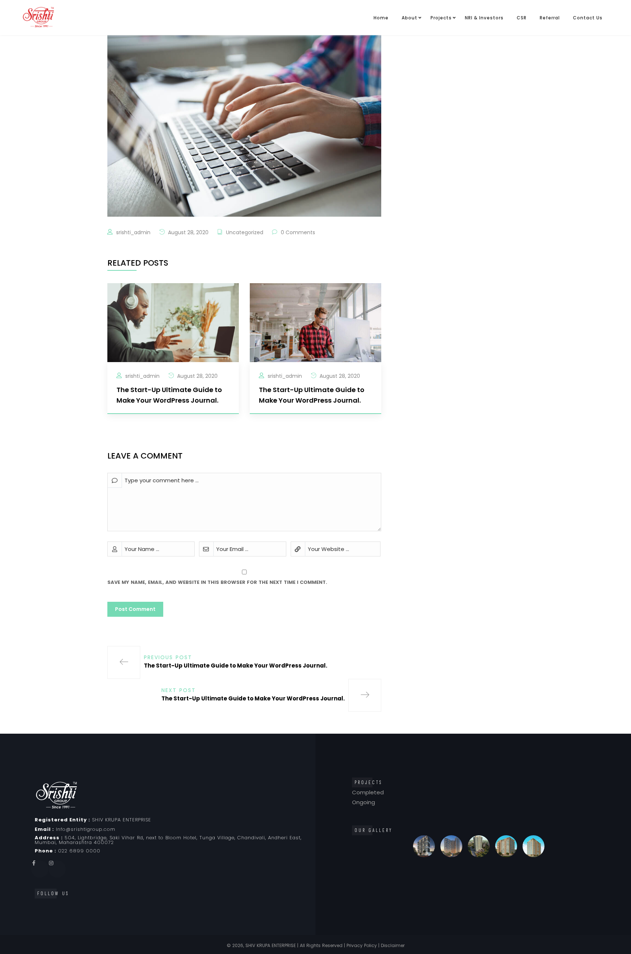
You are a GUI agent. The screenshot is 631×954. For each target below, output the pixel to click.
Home (381, 18)
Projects (441, 18)
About (409, 18)
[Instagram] (57, 869)
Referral (550, 18)
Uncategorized (244, 232)
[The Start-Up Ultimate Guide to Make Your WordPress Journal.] (173, 322)
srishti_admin (133, 232)
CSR (522, 18)
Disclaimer (393, 945)
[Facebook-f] (40, 869)
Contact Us (588, 18)
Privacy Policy (362, 945)
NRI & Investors (484, 18)
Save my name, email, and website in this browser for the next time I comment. (217, 582)
